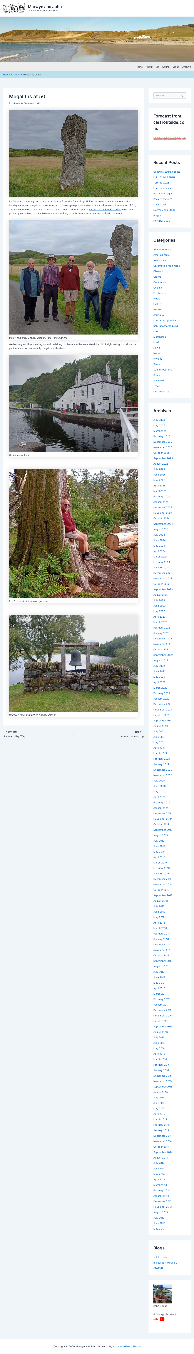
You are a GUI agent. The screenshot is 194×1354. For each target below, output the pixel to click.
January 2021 (161, 764)
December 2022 (162, 638)
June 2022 (159, 671)
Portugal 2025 (161, 220)
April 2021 (159, 747)
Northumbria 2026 (164, 209)
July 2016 (158, 1037)
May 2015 (159, 1108)
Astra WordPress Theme (126, 1346)
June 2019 (159, 846)
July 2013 (158, 1217)
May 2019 (159, 851)
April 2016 (159, 1053)
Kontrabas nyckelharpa (166, 320)
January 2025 (161, 501)
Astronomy (159, 260)
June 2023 (159, 605)
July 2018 (158, 906)
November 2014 (162, 1141)
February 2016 (161, 1064)
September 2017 (162, 960)
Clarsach (158, 271)
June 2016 (159, 1042)
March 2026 (160, 430)
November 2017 (162, 949)
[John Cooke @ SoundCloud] (156, 1318)
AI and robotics (162, 249)
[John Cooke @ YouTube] (162, 1318)
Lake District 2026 (164, 177)
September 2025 (163, 458)
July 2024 (159, 534)
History (157, 304)
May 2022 (159, 676)
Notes (156, 353)
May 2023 (159, 611)
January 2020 (161, 807)
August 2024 (160, 529)
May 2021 (159, 742)
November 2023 (162, 578)
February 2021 (161, 758)
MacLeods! (159, 204)
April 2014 (159, 1179)
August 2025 (160, 463)
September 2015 (162, 1086)
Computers (159, 282)
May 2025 (159, 480)
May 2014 (159, 1174)
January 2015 (161, 1130)
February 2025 (161, 496)
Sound (166, 66)
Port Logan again (163, 193)
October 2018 (161, 889)
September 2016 (162, 1026)
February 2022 (161, 693)
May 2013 (159, 1228)
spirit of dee (160, 1257)
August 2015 (160, 1092)
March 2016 (160, 1059)
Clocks (157, 276)
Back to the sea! (162, 198)
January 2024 (161, 567)
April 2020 (159, 796)
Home (139, 66)
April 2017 (159, 988)
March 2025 (160, 491)
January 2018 (161, 939)
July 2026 (159, 419)
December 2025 (162, 441)
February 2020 (161, 802)
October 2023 (161, 583)
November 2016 (162, 1015)
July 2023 (159, 600)
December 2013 (162, 1201)
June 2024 (159, 540)
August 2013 (160, 1212)
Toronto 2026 (161, 182)
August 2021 (160, 725)
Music (156, 342)
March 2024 (160, 556)
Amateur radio (161, 254)
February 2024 (161, 562)
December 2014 (162, 1135)
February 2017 (161, 999)
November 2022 (162, 644)
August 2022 (160, 660)
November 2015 (162, 1081)
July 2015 (158, 1097)
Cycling (157, 287)
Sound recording (162, 369)
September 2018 (162, 895)
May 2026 (159, 425)
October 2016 (161, 1021)
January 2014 (161, 1195)
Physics (157, 358)
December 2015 (162, 1075)
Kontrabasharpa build (165, 325)
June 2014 (159, 1168)
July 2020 (159, 780)
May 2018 (159, 917)
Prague (157, 215)
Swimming (159, 380)
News (156, 347)
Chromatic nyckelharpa (166, 265)
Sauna (156, 364)
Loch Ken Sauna (162, 188)
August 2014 (160, 1157)
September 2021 (162, 720)
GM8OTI (158, 1268)
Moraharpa (159, 336)
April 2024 (159, 551)
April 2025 (159, 485)
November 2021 (162, 709)
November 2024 (162, 512)
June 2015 (159, 1102)
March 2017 (160, 993)
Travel (156, 385)
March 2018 (160, 928)
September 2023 (163, 589)
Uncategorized (161, 391)
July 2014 (158, 1163)
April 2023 (159, 616)
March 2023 (160, 622)
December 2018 (162, 878)
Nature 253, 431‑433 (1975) (105, 209)
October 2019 (161, 824)
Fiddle (156, 298)
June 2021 (159, 736)
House (157, 309)
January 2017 (161, 1004)
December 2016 (162, 1010)
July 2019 (158, 840)
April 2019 (159, 857)
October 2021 (161, 715)
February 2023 (161, 627)
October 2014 (161, 1146)
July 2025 (159, 469)
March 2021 (160, 753)
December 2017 (162, 944)
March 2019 (160, 862)
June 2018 (159, 911)
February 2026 (161, 436)
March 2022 (160, 687)
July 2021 (158, 731)
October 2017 (161, 955)
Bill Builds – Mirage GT (166, 1262)
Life (155, 331)
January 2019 (161, 873)
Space (157, 375)
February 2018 (161, 933)
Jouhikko (158, 314)
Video (176, 66)
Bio (157, 66)
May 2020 (159, 791)
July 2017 (158, 971)
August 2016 (160, 1031)
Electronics (159, 293)
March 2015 (160, 1119)
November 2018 (162, 884)
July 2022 (159, 665)
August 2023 (160, 594)
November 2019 (162, 818)
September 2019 (162, 829)
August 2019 (160, 835)
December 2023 (162, 572)
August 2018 (160, 900)
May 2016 (159, 1048)
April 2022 (159, 682)
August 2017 (160, 966)
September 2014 (162, 1152)
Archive (186, 66)
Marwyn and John (45, 6)
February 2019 (161, 868)
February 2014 (161, 1190)
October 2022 (161, 649)
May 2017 (158, 982)
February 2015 (161, 1124)
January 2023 (161, 633)
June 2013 (159, 1223)
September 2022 (163, 654)
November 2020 (162, 775)
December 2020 (162, 769)
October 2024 (161, 518)
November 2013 (162, 1206)
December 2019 (162, 813)
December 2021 (162, 704)
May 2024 (159, 545)
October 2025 (161, 452)
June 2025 (159, 474)
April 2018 (159, 922)
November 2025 (162, 447)
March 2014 (160, 1184)
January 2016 (161, 1070)
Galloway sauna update (166, 171)
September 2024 (163, 523)
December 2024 (162, 507)
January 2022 (161, 698)
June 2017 (159, 977)
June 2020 (159, 786)
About (149, 66)
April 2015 (159, 1113)
